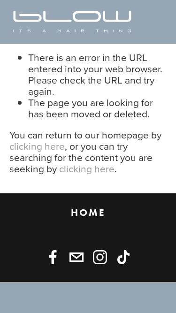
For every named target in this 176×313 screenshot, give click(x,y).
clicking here (37, 146)
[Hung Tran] (53, 257)
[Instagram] (99, 257)
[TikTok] (123, 257)
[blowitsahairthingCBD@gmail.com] (76, 257)
